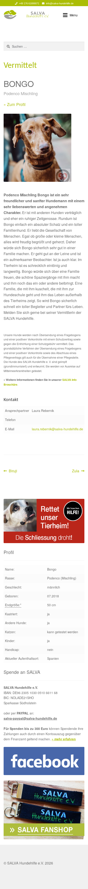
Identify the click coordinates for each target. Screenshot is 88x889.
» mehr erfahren (64, 739)
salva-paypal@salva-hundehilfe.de (30, 718)
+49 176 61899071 (29, 3)
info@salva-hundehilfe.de (60, 3)
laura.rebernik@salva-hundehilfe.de (57, 428)
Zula (78, 471)
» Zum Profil (14, 104)
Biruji (13, 471)
